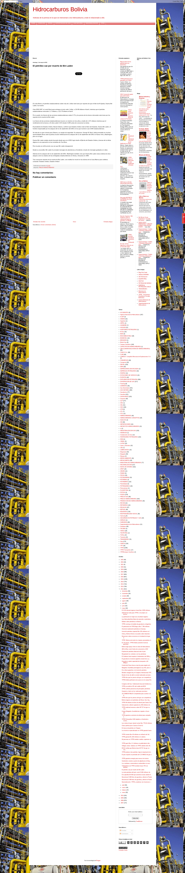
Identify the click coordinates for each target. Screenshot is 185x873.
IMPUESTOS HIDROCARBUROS (129, 426)
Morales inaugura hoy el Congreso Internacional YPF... (137, 672)
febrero (124, 790)
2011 (122, 589)
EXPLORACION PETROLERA (128, 379)
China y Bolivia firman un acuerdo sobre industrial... (136, 634)
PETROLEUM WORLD (145, 283)
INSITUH (141, 281)
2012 (122, 586)
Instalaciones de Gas (126, 435)
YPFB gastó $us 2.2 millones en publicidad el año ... (136, 743)
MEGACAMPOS (125, 460)
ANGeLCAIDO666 (144, 274)
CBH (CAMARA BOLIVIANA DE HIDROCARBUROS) (135, 348)
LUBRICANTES (124, 449)
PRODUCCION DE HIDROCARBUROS (131, 501)
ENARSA (122, 373)
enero (124, 792)
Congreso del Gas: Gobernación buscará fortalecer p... (137, 684)
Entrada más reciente (39, 221)
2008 (122, 800)
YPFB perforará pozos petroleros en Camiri (126, 79)
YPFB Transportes (125, 550)
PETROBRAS (124, 481)
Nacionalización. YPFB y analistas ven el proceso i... (137, 782)
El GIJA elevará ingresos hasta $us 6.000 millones (136, 610)
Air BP (122, 316)
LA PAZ (122, 443)
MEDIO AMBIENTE (125, 458)
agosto (124, 601)
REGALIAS (123, 507)
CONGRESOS (124, 360)
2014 (122, 581)
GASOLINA (41, 23)
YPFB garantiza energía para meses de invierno (135, 758)
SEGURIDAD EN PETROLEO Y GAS (130, 518)
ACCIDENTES (124, 312)
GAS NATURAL (78, 23)
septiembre (125, 598)
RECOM (122, 503)
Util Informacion (143, 276)
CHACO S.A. (124, 352)
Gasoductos (123, 392)
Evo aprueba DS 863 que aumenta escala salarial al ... (137, 774)
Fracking (122, 383)
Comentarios (124, 833)
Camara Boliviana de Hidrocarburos (144, 300)
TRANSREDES (143, 289)
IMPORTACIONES (125, 424)
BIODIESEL (123, 338)
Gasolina (122, 394)
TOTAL (122, 535)
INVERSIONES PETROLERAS (129, 437)
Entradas (123, 830)
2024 (122, 562)
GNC (121, 403)
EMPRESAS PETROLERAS (128, 371)
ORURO (122, 471)
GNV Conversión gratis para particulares (126, 95)
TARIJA (122, 531)
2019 (122, 569)
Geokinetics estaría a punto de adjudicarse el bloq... (136, 761)
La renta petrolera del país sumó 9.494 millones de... (136, 772)
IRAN (121, 439)
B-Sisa (122, 331)
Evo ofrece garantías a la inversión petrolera (134, 670)
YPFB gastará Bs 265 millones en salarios (133, 737)
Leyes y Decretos (125, 445)
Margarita (122, 454)
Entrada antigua (108, 221)
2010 (122, 795)
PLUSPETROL (124, 490)
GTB (121, 409)
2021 (122, 564)
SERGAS (123, 520)
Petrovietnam (124, 488)
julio (123, 603)
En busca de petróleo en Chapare (131, 728)
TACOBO (122, 528)
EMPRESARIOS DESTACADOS (129, 368)
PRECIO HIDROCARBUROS (46, 167)
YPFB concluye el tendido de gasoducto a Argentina (136, 624)
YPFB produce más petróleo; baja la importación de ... (137, 752)
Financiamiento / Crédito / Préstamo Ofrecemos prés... (145, 230)
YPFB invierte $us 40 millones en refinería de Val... (136, 734)
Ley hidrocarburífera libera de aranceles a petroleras (136, 619)
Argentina (123, 321)
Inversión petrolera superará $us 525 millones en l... (136, 631)
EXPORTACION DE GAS (63, 23)
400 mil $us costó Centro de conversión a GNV (135, 649)
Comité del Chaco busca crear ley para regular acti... (136, 665)
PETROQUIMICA (125, 486)
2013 (122, 584)
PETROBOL (123, 479)
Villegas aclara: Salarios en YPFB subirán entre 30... (136, 745)
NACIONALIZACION (92, 23)
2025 (122, 559)
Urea (121, 541)
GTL (121, 411)
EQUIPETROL (143, 279)
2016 (122, 576)
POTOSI (122, 492)
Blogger (98, 860)
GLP (121, 400)
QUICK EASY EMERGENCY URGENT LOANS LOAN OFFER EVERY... (145, 225)
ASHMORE (123, 325)
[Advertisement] (90, 41)
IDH (121, 422)
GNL (121, 405)
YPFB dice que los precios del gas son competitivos (136, 677)
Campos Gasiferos (125, 344)
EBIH (121, 366)
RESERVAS (123, 511)
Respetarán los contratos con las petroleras (134, 654)
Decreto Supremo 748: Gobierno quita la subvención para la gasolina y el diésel (126, 218)
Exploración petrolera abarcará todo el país (134, 651)
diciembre (125, 591)
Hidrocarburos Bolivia (60, 9)
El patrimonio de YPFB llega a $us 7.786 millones (136, 626)
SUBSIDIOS (123, 522)
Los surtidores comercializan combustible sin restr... (136, 763)
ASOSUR (123, 327)
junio (123, 605)
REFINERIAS (124, 505)
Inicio (74, 221)
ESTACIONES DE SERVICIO (128, 375)
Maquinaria (123, 452)
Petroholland (123, 484)
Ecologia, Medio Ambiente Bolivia (144, 129)
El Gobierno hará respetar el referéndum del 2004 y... (136, 656)
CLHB (122, 354)
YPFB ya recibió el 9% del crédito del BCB (134, 686)
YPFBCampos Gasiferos (127, 552)
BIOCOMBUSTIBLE (126, 336)
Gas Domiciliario (124, 388)
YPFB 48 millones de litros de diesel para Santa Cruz (137, 702)
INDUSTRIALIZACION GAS (128, 430)
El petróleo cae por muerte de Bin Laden (133, 769)
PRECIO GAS (124, 496)
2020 (122, 567)
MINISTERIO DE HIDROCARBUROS (130, 462)
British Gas (123, 342)
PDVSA (122, 475)
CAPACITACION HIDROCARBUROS (130, 346)
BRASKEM (123, 340)
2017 (122, 574)
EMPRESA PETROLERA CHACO (145, 286)
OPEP (122, 469)
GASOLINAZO (124, 396)
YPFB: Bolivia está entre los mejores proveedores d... (137, 640)
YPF (121, 545)
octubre (124, 596)
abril (123, 785)
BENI (121, 334)
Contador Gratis (123, 850)
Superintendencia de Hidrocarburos (144, 304)
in (120, 428)
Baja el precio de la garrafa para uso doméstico (125, 63)
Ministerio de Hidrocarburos (142, 291)
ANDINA (122, 319)
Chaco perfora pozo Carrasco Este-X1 (132, 725)
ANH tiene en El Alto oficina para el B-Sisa (126, 182)
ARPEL (122, 323)
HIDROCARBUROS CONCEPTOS (130, 418)
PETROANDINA (124, 477)
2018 (122, 572)
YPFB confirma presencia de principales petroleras (136, 688)
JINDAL (122, 441)
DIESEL (50, 23)
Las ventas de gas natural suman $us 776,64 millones (137, 723)
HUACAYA (123, 420)
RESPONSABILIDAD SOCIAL (128, 513)
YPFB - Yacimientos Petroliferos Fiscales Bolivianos (144, 296)
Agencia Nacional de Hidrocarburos (130, 314)
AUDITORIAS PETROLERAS (128, 329)
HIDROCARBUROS (125, 415)
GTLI (121, 413)
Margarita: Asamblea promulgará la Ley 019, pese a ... (137, 667)
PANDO (122, 473)
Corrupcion (123, 362)
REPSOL (122, 509)
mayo (124, 608)
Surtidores (123, 526)
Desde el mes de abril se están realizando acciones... (137, 675)
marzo (124, 787)
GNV (121, 407)
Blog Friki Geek (143, 272)
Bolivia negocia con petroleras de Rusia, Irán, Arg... (136, 700)
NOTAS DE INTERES (126, 467)
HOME (33, 23)
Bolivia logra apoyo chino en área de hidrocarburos (136, 646)
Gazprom (122, 398)
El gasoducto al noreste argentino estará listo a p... (136, 659)
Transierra (123, 537)
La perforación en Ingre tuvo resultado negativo (135, 616)
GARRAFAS (123, 386)
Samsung (123, 516)
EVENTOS (123, 377)
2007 (122, 803)
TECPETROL (124, 533)
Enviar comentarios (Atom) (48, 224)
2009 (122, 798)
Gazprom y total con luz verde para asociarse (134, 691)
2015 (122, 579)
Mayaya (122, 456)
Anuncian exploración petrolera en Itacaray (134, 629)
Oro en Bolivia (143, 181)
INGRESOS (123, 432)
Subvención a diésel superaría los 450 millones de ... (136, 705)
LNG (121, 447)
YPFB (102, 23)
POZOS (122, 494)
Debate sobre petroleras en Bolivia (131, 621)
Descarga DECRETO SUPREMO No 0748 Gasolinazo (126, 199)
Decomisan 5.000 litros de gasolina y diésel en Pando (137, 777)
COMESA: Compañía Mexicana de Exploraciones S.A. (135, 356)
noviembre (125, 593)
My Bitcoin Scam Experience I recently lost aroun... (144, 219)
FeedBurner (139, 821)
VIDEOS (122, 543)
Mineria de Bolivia (144, 155)
